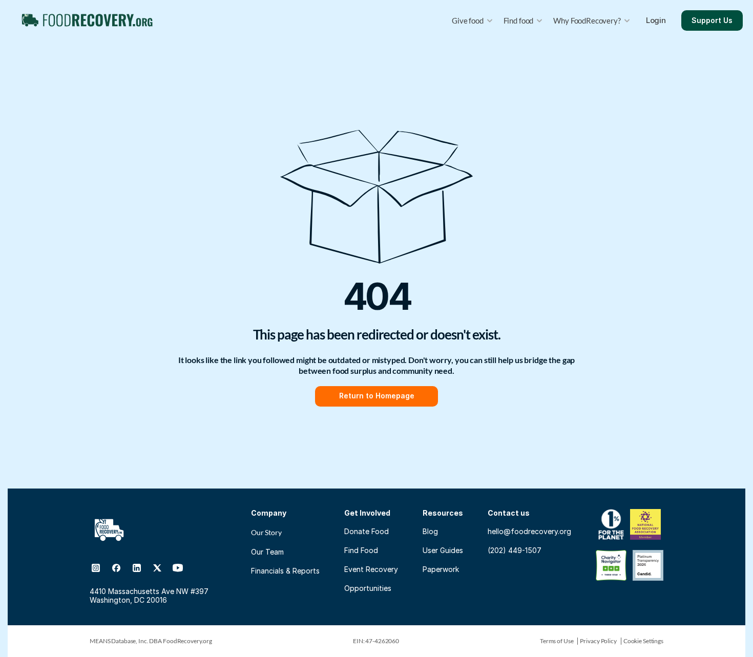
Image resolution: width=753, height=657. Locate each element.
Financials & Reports (285, 570)
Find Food (361, 550)
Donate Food (366, 531)
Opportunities (367, 588)
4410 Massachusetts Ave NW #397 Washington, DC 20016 (150, 595)
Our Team (267, 551)
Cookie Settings (643, 641)
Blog (430, 531)
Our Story (266, 532)
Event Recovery (371, 569)
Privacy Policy (598, 641)
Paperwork (441, 569)
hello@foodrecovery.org (529, 531)
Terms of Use (557, 641)
